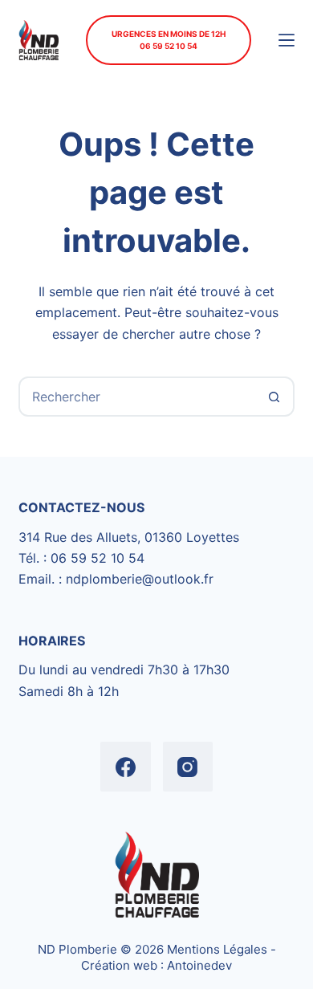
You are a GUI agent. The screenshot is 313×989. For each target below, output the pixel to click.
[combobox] (137, 396)
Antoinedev (199, 965)
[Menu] (286, 40)
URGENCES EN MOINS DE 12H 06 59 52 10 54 (169, 40)
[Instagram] (188, 767)
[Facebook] (125, 767)
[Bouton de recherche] (274, 396)
